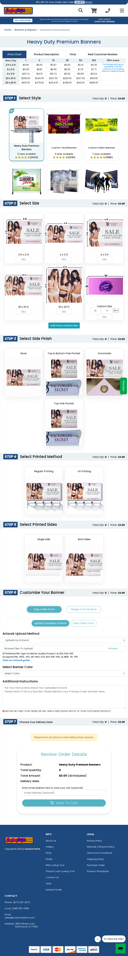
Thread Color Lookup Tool (60, 871)
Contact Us (52, 877)
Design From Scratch (84, 609)
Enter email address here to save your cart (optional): (52, 787)
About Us (51, 840)
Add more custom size (64, 325)
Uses (48, 883)
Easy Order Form (44, 609)
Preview (124, 386)
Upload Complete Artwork (50, 623)
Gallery (50, 846)
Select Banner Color (17, 667)
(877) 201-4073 (21, 902)
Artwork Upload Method (20, 633)
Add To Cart (66, 802)
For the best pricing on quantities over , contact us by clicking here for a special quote (113, 67)
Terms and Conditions (99, 852)
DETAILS (88, 2)
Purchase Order (96, 865)
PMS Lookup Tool (55, 865)
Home (7, 29)
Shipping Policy (95, 859)
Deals (49, 859)
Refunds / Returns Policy (100, 846)
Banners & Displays (26, 29)
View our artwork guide (16, 660)
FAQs (49, 852)
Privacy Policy (94, 840)
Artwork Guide (54, 889)
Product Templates (98, 871)
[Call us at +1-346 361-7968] (107, 11)
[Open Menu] (121, 10)
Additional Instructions (20, 681)
